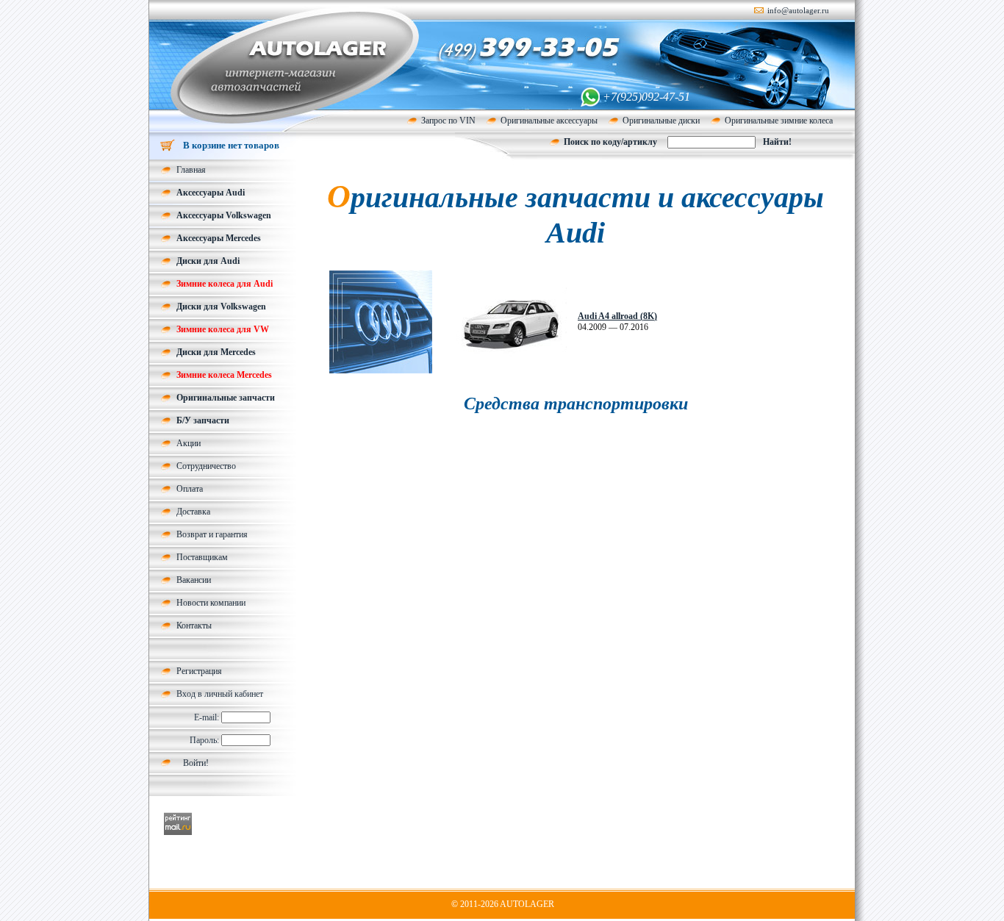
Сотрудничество (206, 466)
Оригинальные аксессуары (549, 120)
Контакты (194, 625)
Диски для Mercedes (216, 352)
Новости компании (210, 603)
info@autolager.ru (798, 10)
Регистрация (199, 671)
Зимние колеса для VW (222, 329)
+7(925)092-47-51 (646, 96)
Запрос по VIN (448, 120)
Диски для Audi (208, 261)
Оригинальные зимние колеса (779, 120)
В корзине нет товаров (231, 145)
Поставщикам (202, 557)
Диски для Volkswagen (221, 306)
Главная (191, 170)
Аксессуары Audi (210, 192)
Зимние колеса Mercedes (224, 375)
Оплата (189, 489)
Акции (188, 443)
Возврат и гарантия (212, 534)
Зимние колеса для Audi (224, 284)
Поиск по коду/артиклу (610, 142)
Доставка (193, 511)
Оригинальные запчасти (225, 398)
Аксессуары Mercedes (218, 238)
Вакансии (193, 580)
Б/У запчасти (202, 420)
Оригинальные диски (661, 120)
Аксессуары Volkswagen (223, 215)
